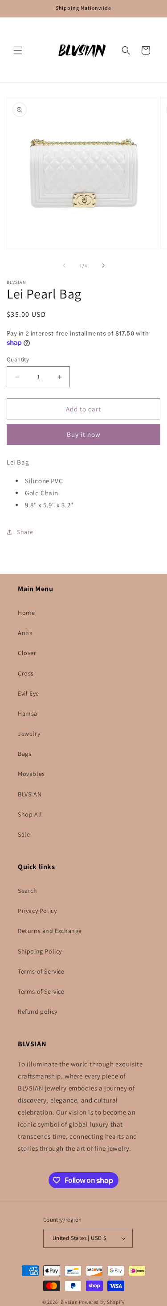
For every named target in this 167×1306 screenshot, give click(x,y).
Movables (31, 774)
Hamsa (27, 713)
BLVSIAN (29, 794)
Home (26, 613)
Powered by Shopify (102, 1302)
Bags (24, 754)
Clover (27, 653)
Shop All (30, 814)
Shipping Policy (40, 951)
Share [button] (25, 532)
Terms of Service (41, 971)
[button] (18, 50)
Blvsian (69, 1302)
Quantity (18, 359)
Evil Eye (28, 693)
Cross (26, 673)
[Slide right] (103, 265)
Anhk (25, 633)
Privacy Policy (37, 911)
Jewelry (29, 734)
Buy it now (84, 434)
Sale (24, 834)
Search (27, 891)
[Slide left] (64, 265)
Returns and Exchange (50, 931)
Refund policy (37, 1011)
